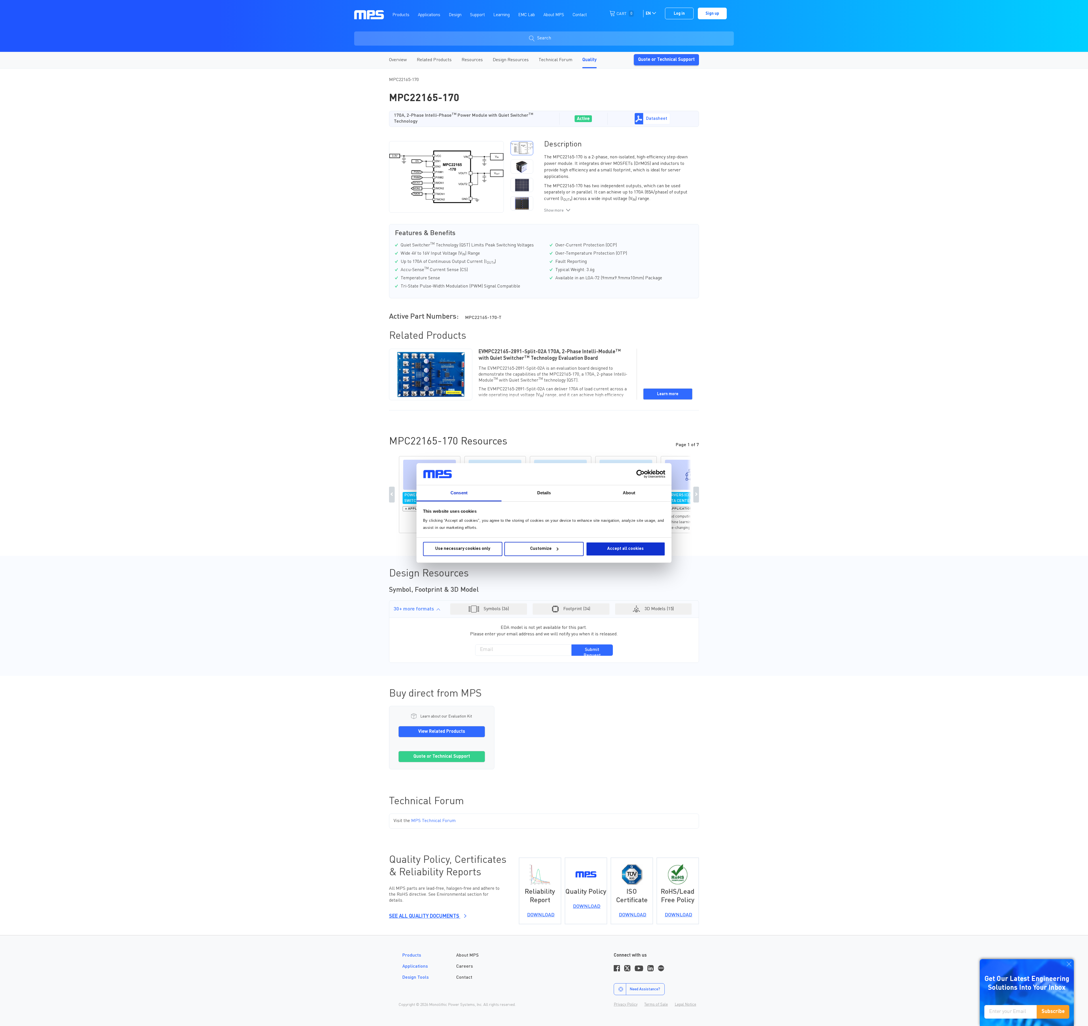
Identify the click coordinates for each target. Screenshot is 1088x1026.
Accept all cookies (625, 549)
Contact (464, 977)
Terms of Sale (656, 1004)
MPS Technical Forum (433, 821)
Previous (392, 495)
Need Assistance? (645, 989)
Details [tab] (544, 492)
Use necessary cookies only (462, 549)
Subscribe (1053, 1011)
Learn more (667, 394)
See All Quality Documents (424, 916)
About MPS (467, 955)
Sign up (712, 14)
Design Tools (415, 977)
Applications (415, 966)
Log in (679, 14)
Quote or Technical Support (666, 60)
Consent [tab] (459, 492)
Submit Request (592, 652)
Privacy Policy (626, 1004)
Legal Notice (685, 1004)
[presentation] (505, 176)
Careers (464, 966)
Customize (541, 549)
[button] (522, 148)
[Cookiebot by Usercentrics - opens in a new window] (640, 474)
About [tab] (629, 492)
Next (696, 495)
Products (411, 955)
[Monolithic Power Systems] (369, 14)
